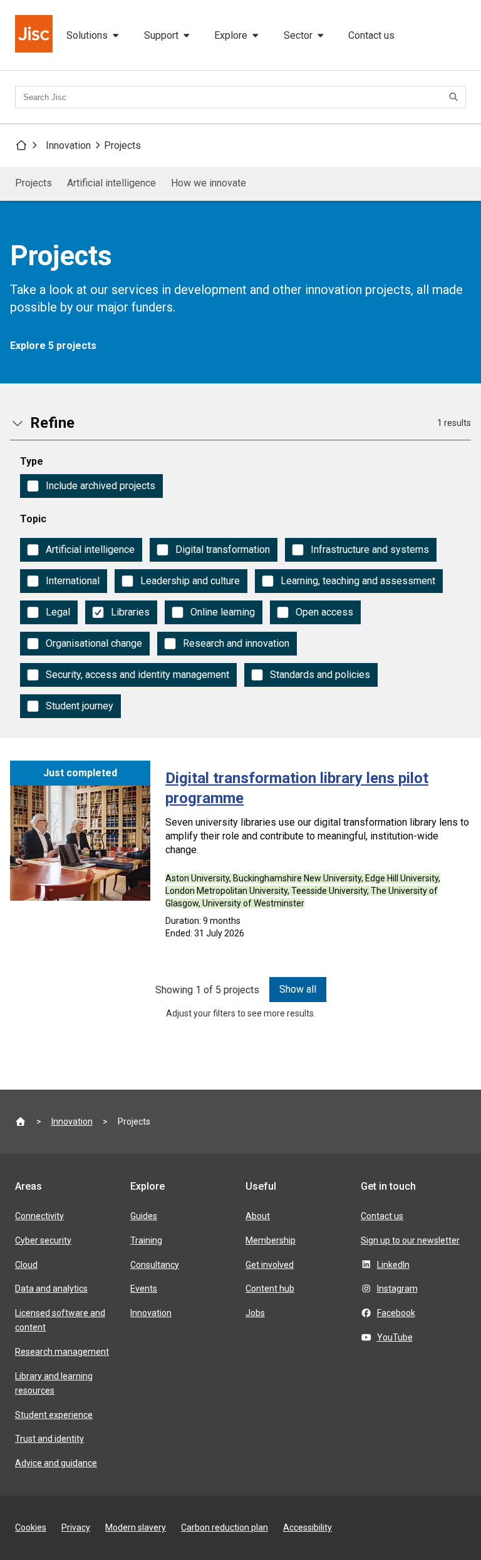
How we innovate (208, 183)
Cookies (30, 1527)
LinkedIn (393, 1265)
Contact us (371, 35)
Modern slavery (135, 1527)
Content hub (270, 1289)
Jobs (255, 1313)
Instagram (397, 1289)
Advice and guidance (56, 1463)
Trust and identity (49, 1439)
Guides (143, 1216)
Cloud (26, 1265)
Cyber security (43, 1240)
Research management (62, 1352)
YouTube (395, 1337)
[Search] (455, 97)
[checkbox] (91, 486)
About (258, 1216)
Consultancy (154, 1265)
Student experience (54, 1415)
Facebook (396, 1313)
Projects (122, 145)
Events (143, 1289)
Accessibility (307, 1527)
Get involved (270, 1265)
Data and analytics (51, 1289)
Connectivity (39, 1216)
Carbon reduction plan (224, 1527)
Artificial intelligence (111, 183)
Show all (297, 989)
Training (146, 1240)
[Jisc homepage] (35, 35)
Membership (271, 1240)
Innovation (68, 145)
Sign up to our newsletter (410, 1240)
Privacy (75, 1527)
